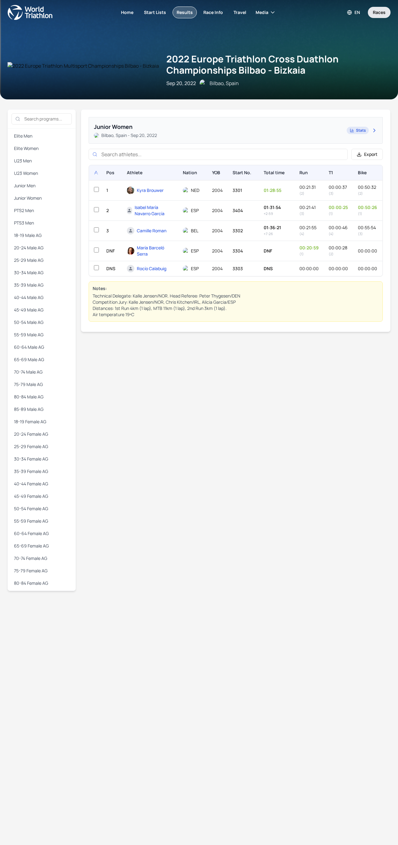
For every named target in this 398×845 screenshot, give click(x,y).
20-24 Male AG (29, 248)
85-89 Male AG (29, 409)
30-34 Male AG (29, 272)
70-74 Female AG (30, 558)
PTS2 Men (24, 210)
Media (262, 12)
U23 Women (26, 173)
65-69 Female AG (31, 546)
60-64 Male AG (29, 347)
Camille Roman (151, 231)
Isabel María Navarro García (149, 210)
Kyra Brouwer (150, 190)
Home (127, 12)
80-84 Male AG (29, 397)
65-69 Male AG (29, 359)
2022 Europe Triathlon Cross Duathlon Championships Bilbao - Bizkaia (252, 64)
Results (185, 12)
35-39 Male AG (29, 285)
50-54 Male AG (29, 322)
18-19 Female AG (30, 422)
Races (379, 12)
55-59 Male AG (29, 335)
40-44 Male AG (29, 297)
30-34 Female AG (31, 459)
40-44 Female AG (31, 484)
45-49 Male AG (29, 310)
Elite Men (23, 136)
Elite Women (26, 148)
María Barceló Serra (150, 251)
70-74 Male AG (28, 372)
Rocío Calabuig (151, 268)
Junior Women (28, 198)
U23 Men (23, 161)
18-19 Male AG (28, 235)
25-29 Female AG (31, 446)
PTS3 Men (24, 223)
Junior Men (24, 186)
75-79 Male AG (28, 384)
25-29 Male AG (29, 260)
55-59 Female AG (31, 521)
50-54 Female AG (31, 508)
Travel (240, 12)
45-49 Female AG (31, 496)
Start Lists (155, 12)
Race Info (213, 12)
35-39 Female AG (31, 471)
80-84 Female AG (31, 583)
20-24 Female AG (31, 434)
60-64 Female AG (31, 533)
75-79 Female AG (31, 571)
